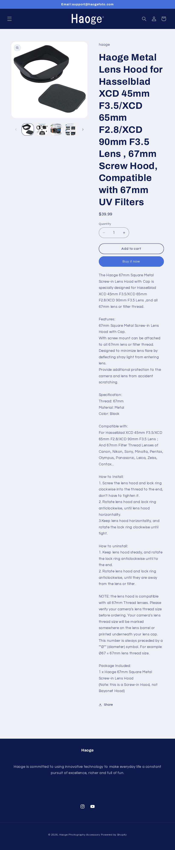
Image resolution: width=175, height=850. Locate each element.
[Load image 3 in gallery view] (56, 129)
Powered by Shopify (114, 835)
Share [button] (108, 704)
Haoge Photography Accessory (79, 835)
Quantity (105, 223)
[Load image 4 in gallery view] (70, 129)
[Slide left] (16, 129)
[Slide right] (83, 129)
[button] (9, 19)
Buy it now (131, 261)
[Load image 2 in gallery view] (42, 129)
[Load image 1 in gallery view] (28, 129)
